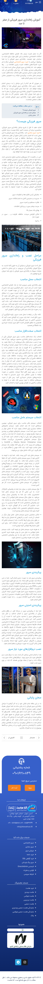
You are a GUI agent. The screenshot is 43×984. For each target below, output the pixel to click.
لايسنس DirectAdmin (26, 866)
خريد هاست (30, 888)
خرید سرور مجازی (34, 133)
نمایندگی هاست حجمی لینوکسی (23, 912)
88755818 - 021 (14, 823)
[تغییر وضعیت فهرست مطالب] (36, 107)
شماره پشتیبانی (21, 767)
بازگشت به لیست (21, 737)
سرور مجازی (30, 847)
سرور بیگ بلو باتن (28, 862)
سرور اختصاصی (29, 843)
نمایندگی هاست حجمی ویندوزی (23, 908)
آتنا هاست (10, 980)
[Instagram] (25, 962)
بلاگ (32, 915)
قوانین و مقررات (28, 870)
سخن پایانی (32, 115)
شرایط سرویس (29, 874)
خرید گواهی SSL (28, 858)
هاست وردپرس (29, 900)
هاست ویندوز (29, 892)
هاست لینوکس (29, 896)
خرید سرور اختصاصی (21, 62)
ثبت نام (14, 787)
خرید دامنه (30, 854)
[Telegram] (18, 962)
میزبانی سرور (29, 850)
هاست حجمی (29, 904)
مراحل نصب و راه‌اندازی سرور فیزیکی (24, 113)
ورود (29, 787)
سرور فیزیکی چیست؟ (29, 110)
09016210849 (21, 773)
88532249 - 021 (26, 823)
